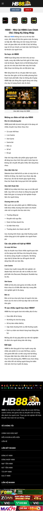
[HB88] (22, 3)
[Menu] (3, 3)
